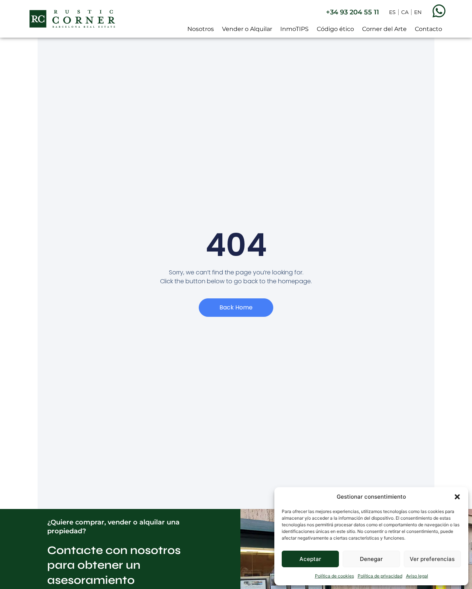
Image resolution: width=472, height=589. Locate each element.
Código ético (335, 28)
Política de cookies (334, 576)
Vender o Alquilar (247, 28)
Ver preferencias (432, 558)
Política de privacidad (380, 576)
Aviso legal (417, 576)
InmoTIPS (294, 28)
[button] (457, 496)
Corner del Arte (384, 28)
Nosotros (200, 28)
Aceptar (310, 558)
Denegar (371, 558)
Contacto (428, 28)
